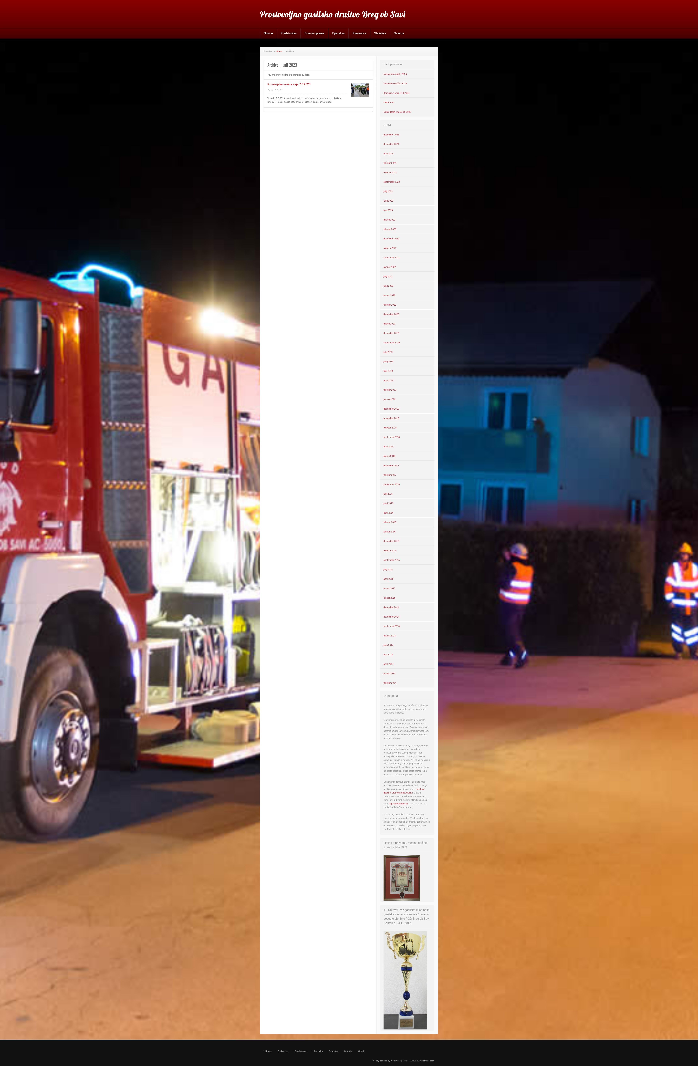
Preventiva (359, 33)
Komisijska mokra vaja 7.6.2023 (288, 84)
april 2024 (389, 153)
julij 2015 (388, 569)
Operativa (338, 33)
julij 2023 (388, 191)
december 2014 (391, 607)
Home (279, 51)
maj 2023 (388, 210)
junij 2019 (388, 361)
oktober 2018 (390, 427)
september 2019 (392, 342)
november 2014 (391, 617)
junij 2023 (388, 201)
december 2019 (391, 333)
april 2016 (389, 513)
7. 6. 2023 (279, 90)
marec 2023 (389, 220)
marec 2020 (389, 323)
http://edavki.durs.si (398, 803)
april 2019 (389, 380)
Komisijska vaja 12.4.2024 (397, 93)
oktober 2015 (390, 550)
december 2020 (391, 314)
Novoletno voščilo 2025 (395, 83)
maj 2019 (388, 371)
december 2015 (391, 541)
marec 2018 (389, 456)
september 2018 (392, 437)
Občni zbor (389, 102)
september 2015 (392, 560)
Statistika (380, 33)
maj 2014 (388, 654)
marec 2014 (389, 673)
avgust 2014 (390, 635)
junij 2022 (388, 286)
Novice (268, 33)
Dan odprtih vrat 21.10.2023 (397, 112)
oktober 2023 (390, 172)
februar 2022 (390, 305)
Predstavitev (289, 33)
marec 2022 (389, 295)
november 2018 (391, 418)
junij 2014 (388, 645)
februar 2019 (390, 390)
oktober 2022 (390, 248)
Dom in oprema (314, 33)
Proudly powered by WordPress (386, 1061)
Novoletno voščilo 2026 (395, 74)
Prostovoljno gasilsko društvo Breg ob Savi (332, 14)
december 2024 (391, 144)
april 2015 (389, 579)
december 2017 (391, 465)
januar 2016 (390, 531)
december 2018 (391, 409)
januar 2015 (390, 598)
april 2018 (389, 446)
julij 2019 (388, 352)
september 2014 (392, 626)
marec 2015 (389, 588)
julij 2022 (388, 276)
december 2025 (391, 134)
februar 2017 (390, 475)
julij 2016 (388, 494)
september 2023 (392, 182)
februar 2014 (390, 683)
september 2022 (392, 257)
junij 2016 (388, 503)
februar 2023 (390, 229)
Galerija (399, 33)
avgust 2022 (390, 267)
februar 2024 (390, 163)
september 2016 (392, 484)
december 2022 (391, 238)
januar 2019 (390, 399)
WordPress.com (427, 1061)
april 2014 (389, 664)
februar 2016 (390, 522)
